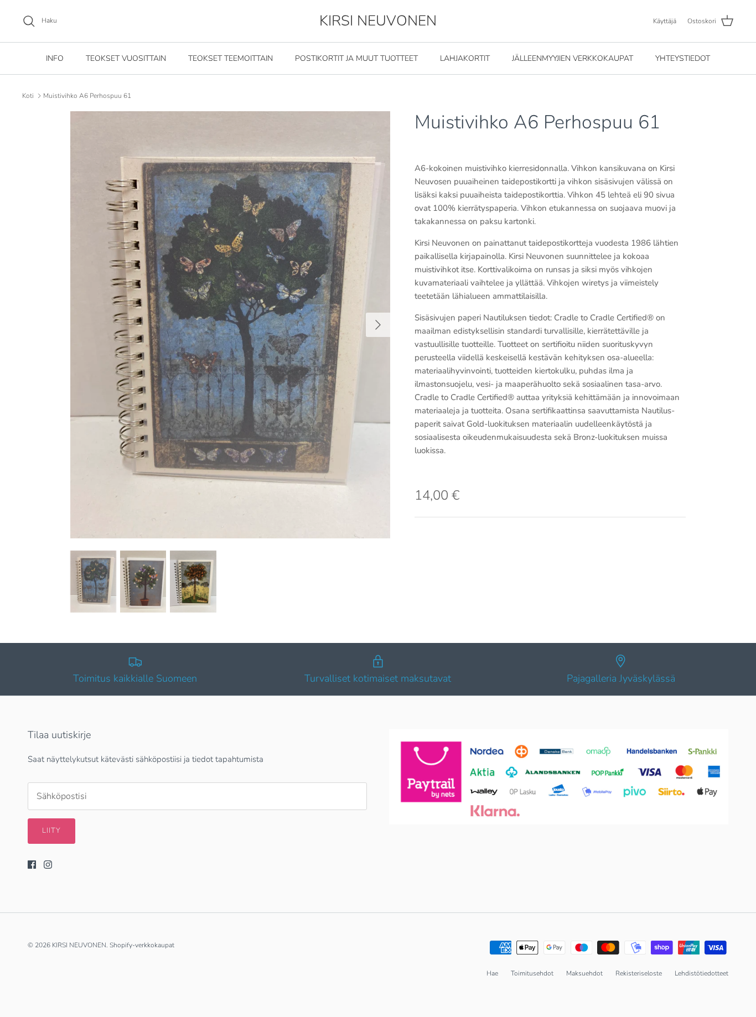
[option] (230, 324)
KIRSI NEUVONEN (79, 945)
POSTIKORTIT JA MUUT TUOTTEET (356, 58)
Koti (28, 95)
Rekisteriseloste (638, 973)
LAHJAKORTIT (465, 58)
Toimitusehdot (532, 973)
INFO (55, 58)
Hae (492, 973)
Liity (51, 831)
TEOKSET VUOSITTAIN (126, 58)
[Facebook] (32, 864)
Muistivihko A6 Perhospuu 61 (87, 95)
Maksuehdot (584, 973)
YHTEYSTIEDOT (682, 58)
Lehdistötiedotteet (701, 973)
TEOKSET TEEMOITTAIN (230, 58)
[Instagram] (48, 864)
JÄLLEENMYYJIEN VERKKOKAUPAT (572, 58)
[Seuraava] (378, 325)
